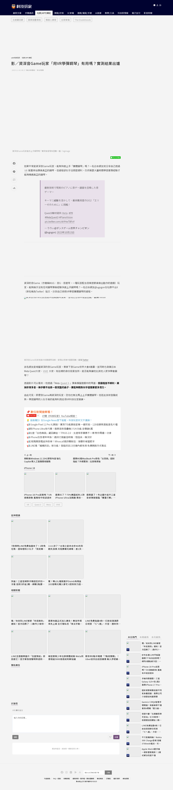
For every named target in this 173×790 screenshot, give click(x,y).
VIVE (58, 504)
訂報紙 (108, 778)
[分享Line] (14, 172)
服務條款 (76, 778)
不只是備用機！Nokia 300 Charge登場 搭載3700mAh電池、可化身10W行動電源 (152, 740)
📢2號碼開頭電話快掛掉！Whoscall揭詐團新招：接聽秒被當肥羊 (61, 441)
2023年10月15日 (65, 232)
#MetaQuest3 (51, 217)
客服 (59, 778)
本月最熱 (155, 637)
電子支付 (136, 12)
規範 (15, 737)
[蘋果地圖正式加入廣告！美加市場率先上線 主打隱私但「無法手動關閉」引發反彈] (66, 606)
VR (28, 504)
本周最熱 (144, 637)
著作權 (82, 778)
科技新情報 (123, 12)
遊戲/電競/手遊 (84, 12)
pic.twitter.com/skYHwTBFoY (59, 221)
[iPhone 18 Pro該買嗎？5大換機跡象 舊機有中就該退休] (39, 482)
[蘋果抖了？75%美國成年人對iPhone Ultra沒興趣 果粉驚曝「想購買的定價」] (70, 482)
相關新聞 (15, 590)
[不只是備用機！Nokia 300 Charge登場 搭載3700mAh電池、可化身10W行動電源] (134, 740)
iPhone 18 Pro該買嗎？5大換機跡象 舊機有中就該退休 (38, 496)
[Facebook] (61, 772)
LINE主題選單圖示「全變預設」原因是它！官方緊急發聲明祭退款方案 (28, 658)
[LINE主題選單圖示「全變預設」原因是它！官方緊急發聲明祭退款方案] (28, 641)
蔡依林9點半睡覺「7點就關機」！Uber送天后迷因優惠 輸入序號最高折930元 (102, 658)
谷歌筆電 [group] (65, 19)
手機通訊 (29, 12)
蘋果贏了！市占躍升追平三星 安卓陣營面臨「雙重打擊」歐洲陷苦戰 (101, 496)
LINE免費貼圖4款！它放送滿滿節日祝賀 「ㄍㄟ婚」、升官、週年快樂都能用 (103, 622)
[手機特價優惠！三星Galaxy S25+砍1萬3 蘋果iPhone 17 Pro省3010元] (134, 681)
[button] (157, 5)
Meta (48, 504)
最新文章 (17, 12)
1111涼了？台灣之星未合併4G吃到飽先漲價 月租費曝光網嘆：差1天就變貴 (65, 547)
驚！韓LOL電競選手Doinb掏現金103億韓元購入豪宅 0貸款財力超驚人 (65, 583)
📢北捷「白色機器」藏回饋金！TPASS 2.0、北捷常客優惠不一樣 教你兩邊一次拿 (69, 433)
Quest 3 (38, 504)
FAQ (54, 778)
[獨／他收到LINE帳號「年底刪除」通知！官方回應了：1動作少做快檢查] (28, 606)
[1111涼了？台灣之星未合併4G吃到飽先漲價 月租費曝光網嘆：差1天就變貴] (66, 531)
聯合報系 (100, 778)
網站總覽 (126, 778)
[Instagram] (66, 772)
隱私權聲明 (90, 778)
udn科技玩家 (15, 58)
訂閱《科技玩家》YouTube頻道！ (59, 416)
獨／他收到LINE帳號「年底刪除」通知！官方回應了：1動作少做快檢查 (28, 622)
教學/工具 (109, 12)
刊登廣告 (47, 778)
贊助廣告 (15, 665)
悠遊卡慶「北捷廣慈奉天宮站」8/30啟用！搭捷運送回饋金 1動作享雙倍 (152, 717)
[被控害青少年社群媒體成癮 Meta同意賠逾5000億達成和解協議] (66, 641)
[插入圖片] (110, 737)
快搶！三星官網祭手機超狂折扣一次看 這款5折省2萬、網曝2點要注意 (28, 583)
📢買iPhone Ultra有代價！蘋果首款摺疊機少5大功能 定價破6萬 (60, 428)
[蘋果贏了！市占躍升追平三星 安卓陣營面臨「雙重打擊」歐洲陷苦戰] (101, 482)
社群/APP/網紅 (44, 12)
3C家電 (70, 12)
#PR (71, 213)
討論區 (14, 703)
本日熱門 (132, 637)
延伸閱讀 (15, 515)
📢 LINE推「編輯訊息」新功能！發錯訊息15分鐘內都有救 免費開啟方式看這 (66, 445)
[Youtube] (154, 5)
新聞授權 (67, 778)
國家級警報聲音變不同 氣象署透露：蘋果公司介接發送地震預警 (152, 693)
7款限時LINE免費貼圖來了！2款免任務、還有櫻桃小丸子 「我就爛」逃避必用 (28, 547)
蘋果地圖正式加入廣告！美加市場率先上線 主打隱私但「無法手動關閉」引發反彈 (65, 622)
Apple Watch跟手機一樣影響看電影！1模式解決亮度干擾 (151, 752)
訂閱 (108, 772)
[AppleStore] (79, 772)
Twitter (85, 359)
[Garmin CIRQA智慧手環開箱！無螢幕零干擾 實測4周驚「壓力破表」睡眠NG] (134, 705)
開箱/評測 (59, 12)
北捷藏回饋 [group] (17, 19)
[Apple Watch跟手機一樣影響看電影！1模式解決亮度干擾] (134, 752)
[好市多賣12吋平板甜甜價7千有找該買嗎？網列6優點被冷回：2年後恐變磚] (134, 658)
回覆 (116, 737)
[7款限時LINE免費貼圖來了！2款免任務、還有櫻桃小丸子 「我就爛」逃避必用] (28, 531)
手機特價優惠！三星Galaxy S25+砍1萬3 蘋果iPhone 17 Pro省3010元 (152, 681)
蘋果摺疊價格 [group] (34, 19)
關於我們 (117, 778)
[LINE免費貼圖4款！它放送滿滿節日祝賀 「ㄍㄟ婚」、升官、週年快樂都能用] (103, 606)
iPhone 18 (29, 467)
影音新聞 (148, 12)
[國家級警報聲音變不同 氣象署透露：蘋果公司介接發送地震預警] (134, 693)
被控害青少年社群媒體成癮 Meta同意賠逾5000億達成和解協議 (65, 658)
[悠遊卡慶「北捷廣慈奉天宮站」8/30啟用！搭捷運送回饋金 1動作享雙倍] (134, 717)
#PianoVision (66, 217)
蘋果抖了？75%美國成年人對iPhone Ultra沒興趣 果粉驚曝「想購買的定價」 (70, 496)
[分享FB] (14, 163)
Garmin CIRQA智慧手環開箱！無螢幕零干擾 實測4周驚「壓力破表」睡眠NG (152, 705)
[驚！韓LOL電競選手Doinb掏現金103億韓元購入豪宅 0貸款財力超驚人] (66, 567)
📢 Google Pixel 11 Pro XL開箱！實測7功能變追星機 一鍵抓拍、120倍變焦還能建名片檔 (72, 424)
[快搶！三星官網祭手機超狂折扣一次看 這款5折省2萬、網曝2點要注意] (28, 567)
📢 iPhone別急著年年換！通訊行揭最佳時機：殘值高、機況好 (59, 437)
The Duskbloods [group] (83, 19)
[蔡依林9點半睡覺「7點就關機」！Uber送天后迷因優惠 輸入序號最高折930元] (103, 641)
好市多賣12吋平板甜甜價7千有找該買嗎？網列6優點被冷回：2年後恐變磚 (151, 658)
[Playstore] (75, 772)
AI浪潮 (98, 12)
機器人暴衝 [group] (51, 19)
